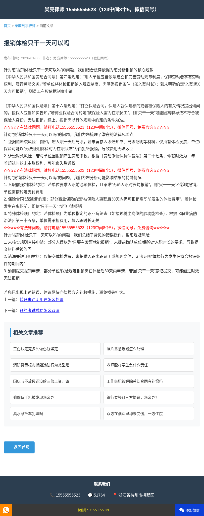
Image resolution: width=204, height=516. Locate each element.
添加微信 (193, 510)
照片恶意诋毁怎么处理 (125, 349)
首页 (7, 26)
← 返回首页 (19, 447)
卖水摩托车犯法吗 (28, 414)
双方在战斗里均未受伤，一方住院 (135, 414)
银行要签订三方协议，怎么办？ (133, 397)
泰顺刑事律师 (25, 26)
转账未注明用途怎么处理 (41, 300)
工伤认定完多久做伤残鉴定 (35, 349)
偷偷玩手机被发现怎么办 (33, 397)
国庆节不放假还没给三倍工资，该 (41, 381)
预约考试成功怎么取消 (39, 311)
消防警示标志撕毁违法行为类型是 (41, 365)
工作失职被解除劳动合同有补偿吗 (135, 381)
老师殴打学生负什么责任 (127, 365)
